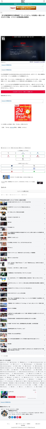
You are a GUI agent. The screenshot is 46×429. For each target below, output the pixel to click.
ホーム (8, 423)
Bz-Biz (12, 127)
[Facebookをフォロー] (12, 168)
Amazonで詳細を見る (7, 65)
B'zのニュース (22, 147)
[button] (23, 159)
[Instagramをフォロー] (34, 168)
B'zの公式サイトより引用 (39, 62)
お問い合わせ (37, 423)
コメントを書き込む (23, 191)
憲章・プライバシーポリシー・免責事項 (23, 423)
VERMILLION (28, 147)
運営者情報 (23, 425)
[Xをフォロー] (34, 166)
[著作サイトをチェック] (12, 166)
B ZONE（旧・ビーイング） (6, 147)
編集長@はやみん (13, 410)
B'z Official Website (16, 147)
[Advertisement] (23, 27)
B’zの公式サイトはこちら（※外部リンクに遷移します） (23, 91)
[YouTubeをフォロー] (12, 171)
